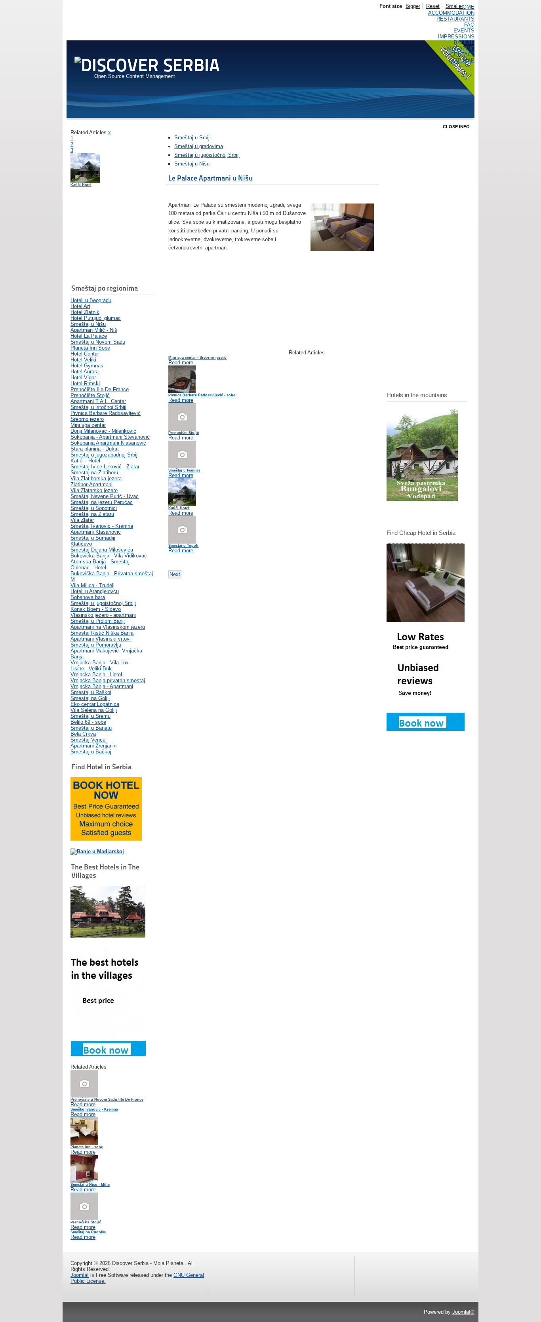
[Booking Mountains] (422, 499)
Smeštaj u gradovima (198, 146)
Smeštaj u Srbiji (192, 138)
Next (175, 574)
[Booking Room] (426, 729)
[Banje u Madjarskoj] (97, 851)
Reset (433, 6)
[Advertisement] (110, 236)
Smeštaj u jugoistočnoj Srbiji (207, 155)
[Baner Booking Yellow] (106, 839)
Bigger (413, 6)
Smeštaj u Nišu (192, 164)
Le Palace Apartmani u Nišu (210, 178)
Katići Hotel (80, 185)
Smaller (454, 6)
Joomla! (79, 1275)
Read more (82, 1104)
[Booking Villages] (108, 1054)
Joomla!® (463, 1312)
